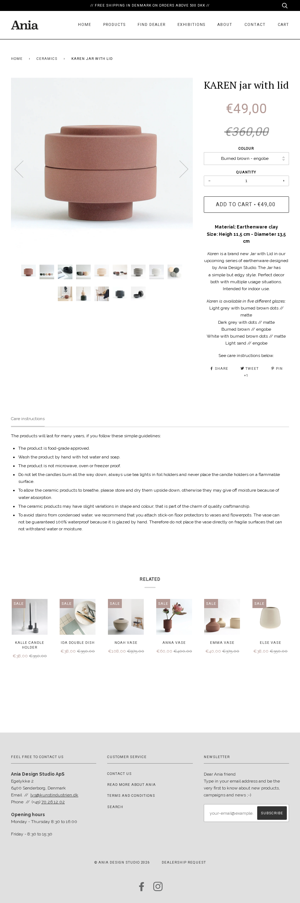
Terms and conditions (131, 796)
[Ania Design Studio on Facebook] (142, 889)
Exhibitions (191, 24)
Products (114, 24)
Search (115, 807)
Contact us (119, 774)
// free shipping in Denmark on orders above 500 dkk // (150, 5)
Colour (246, 148)
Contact (255, 24)
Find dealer (151, 24)
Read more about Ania (131, 785)
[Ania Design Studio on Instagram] (158, 889)
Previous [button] (23, 168)
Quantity (246, 172)
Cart (283, 24)
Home (84, 24)
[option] (102, 168)
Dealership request (184, 862)
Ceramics (47, 59)
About (224, 24)
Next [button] (179, 168)
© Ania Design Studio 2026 (122, 862)
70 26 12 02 (53, 801)
